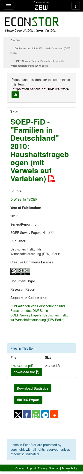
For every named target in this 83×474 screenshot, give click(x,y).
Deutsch (73, 472)
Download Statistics (32, 388)
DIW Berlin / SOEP (23, 199)
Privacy (42, 468)
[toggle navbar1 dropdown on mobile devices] (9, 6)
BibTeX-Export (28, 399)
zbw (41, 7)
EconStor (15, 40)
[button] (18, 414)
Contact (20, 468)
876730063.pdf (22, 365)
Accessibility (69, 468)
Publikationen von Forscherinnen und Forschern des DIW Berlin (37, 308)
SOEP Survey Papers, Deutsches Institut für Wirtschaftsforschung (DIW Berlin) (39, 317)
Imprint (31, 468)
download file (25, 372)
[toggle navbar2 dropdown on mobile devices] (75, 6)
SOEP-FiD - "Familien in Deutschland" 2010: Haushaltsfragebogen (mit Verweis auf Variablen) (39, 150)
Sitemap (54, 468)
